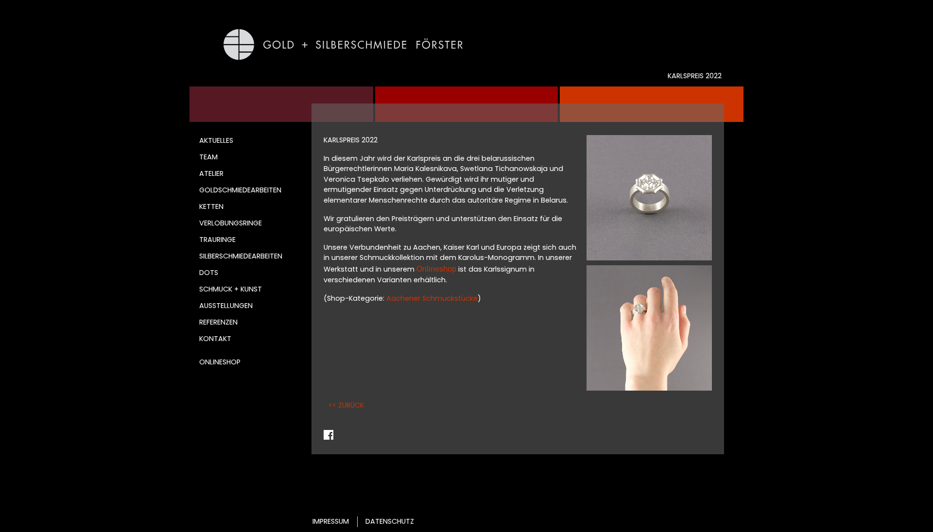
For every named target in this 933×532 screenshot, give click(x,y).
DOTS (208, 272)
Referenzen (218, 322)
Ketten (211, 206)
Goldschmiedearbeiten (240, 190)
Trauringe (217, 239)
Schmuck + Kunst (230, 289)
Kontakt (215, 338)
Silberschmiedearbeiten (240, 256)
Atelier (211, 173)
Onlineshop (220, 362)
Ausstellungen (226, 305)
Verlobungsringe (230, 223)
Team (208, 157)
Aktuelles (216, 140)
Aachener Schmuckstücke (432, 298)
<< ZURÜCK (346, 405)
